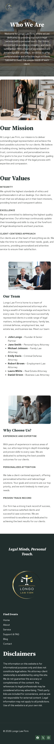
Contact (7, 643)
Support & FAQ (11, 634)
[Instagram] (48, 737)
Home (6, 620)
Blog (5, 638)
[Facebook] (37, 737)
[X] (43, 737)
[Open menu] (48, 7)
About (6, 624)
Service (7, 629)
